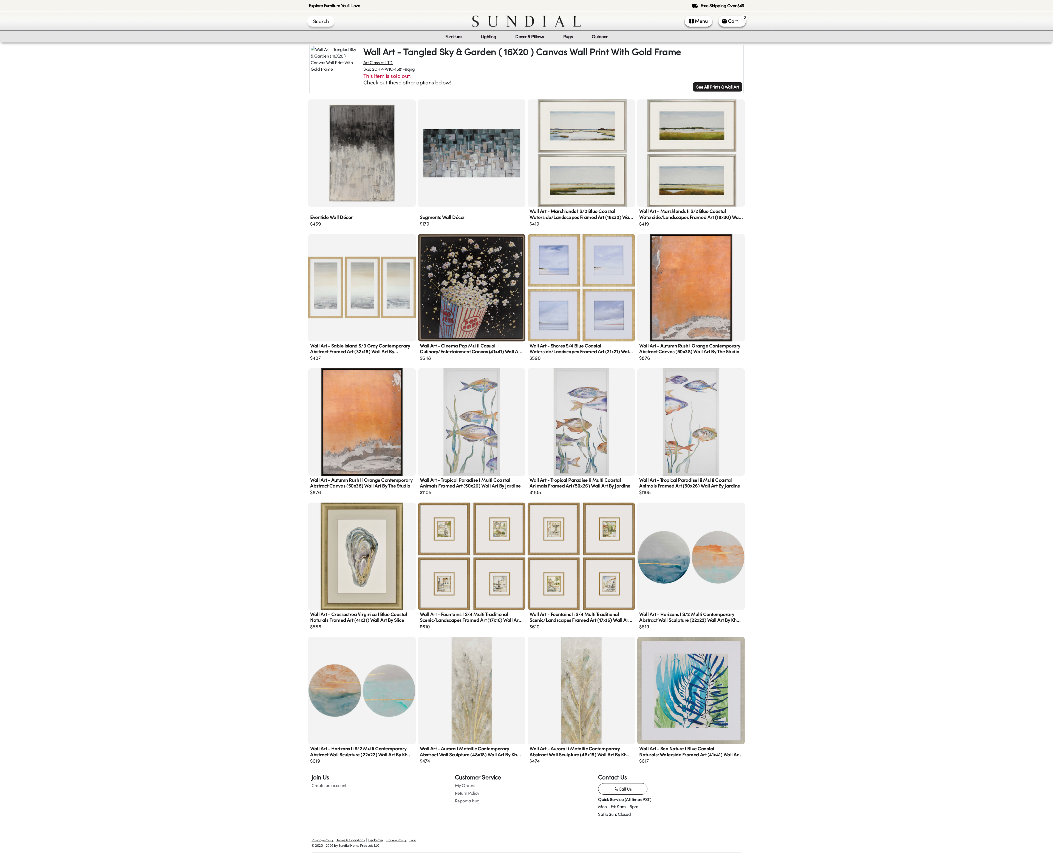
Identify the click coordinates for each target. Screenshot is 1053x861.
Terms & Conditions (350, 839)
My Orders (465, 785)
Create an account (329, 785)
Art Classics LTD (378, 62)
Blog (412, 839)
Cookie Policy (396, 839)
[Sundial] (526, 21)
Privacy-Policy (322, 839)
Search (321, 21)
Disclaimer (375, 839)
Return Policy (467, 793)
